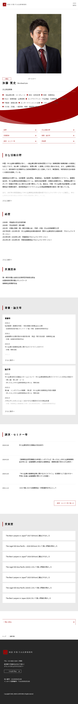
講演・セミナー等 (9, 141)
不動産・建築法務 (10, 102)
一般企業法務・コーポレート (14, 95)
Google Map (13, 671)
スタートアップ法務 (50, 102)
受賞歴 (44, 141)
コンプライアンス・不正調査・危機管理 (42, 99)
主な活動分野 (46, 130)
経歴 (5, 130)
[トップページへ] (39, 654)
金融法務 (63, 99)
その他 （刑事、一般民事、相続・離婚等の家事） (22, 106)
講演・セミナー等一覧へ (65, 503)
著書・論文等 (46, 135)
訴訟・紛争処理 (34, 95)
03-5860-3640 (13, 661)
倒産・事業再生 (49, 95)
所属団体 (6, 135)
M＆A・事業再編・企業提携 (14, 99)
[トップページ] (14, 4)
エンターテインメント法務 (30, 102)
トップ (4, 636)
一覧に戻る (7, 622)
